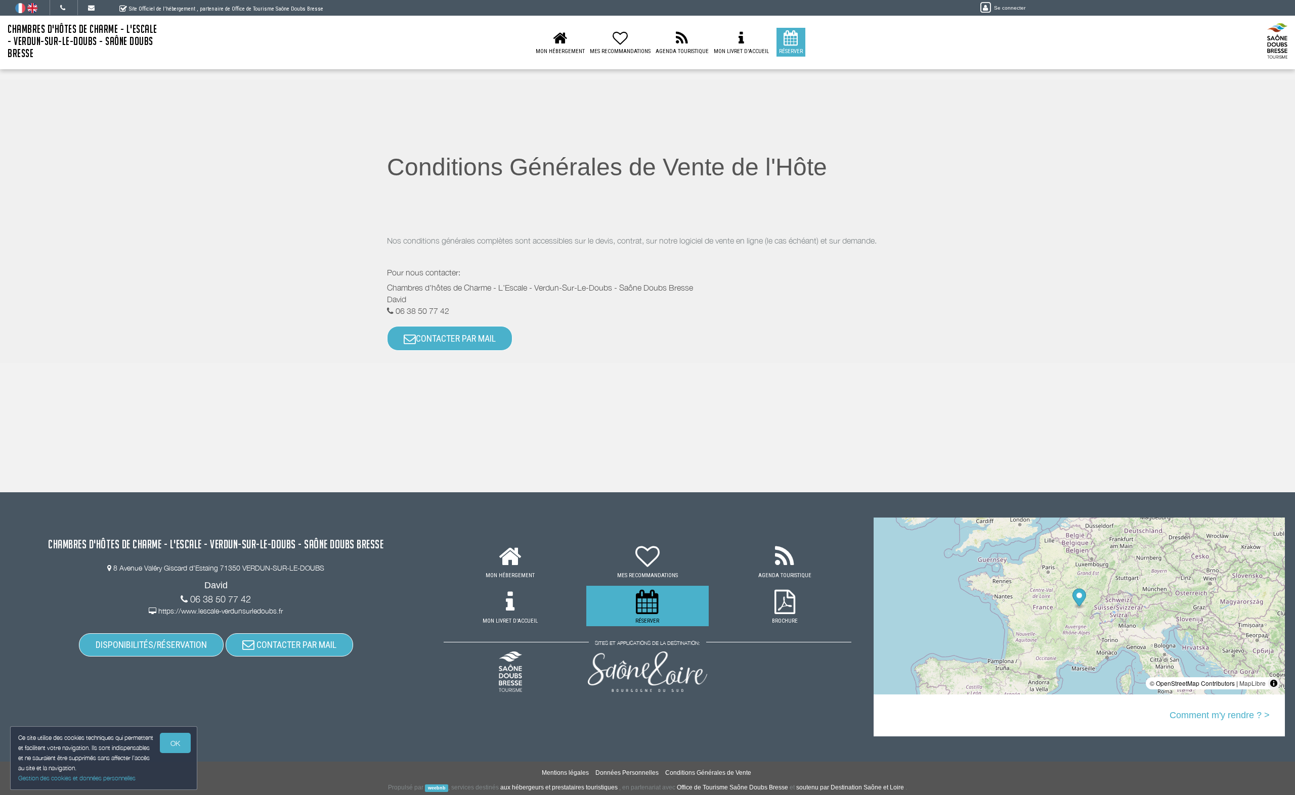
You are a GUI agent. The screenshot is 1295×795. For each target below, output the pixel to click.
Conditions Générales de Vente (708, 772)
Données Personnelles (627, 772)
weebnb (437, 787)
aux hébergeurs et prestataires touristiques (559, 787)
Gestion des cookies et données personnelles (77, 778)
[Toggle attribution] (1274, 683)
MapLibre (1252, 683)
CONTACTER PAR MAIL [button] (456, 338)
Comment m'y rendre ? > (1220, 715)
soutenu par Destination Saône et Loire (850, 787)
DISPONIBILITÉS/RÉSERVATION (151, 644)
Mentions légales (565, 772)
